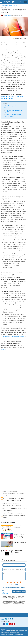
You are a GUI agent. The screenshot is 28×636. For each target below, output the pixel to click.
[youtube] (10, 624)
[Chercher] (26, 2)
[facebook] (3, 624)
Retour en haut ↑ (14, 615)
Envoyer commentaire (19, 592)
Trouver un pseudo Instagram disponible (13, 111)
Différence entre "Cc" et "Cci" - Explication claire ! (13, 495)
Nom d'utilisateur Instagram (19, 527)
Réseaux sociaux (8, 5)
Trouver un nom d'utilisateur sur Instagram (13, 336)
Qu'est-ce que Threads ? (18, 552)
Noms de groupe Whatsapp (10, 491)
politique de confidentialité (5, 592)
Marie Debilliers (8, 15)
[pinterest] (13, 624)
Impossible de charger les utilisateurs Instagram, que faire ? (12, 97)
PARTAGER (21, 3)
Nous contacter (5, 632)
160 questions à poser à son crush (12, 506)
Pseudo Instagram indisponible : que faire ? (14, 107)
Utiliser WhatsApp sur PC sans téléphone (13, 513)
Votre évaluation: (14, 585)
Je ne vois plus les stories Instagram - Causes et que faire (19, 536)
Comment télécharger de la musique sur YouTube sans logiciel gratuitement (13, 499)
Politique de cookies (19, 634)
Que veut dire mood (20, 543)
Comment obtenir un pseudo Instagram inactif (12, 115)
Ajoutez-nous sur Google (20, 38)
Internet (2, 5)
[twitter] (7, 624)
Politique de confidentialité (7, 634)
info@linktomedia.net (18, 606)
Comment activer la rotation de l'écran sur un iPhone (14, 517)
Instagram (15, 5)
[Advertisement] (14, 418)
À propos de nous (23, 630)
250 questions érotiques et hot (11, 503)
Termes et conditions (14, 632)
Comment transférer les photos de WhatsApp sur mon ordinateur (15, 509)
